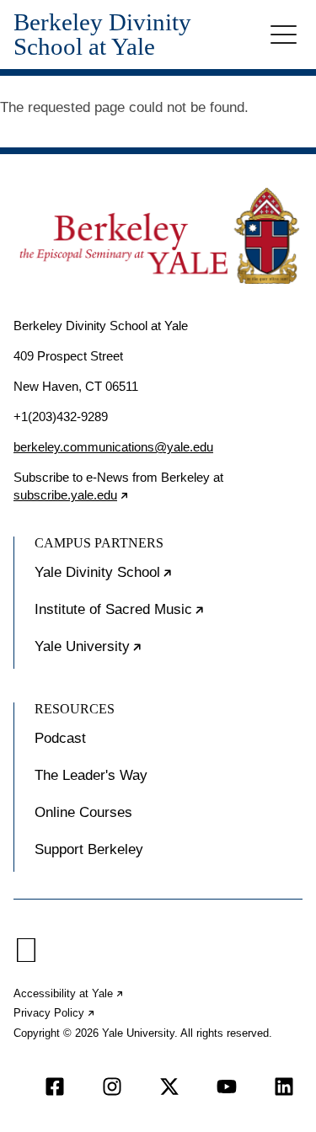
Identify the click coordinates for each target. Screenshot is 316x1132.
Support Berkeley (89, 849)
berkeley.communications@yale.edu (113, 447)
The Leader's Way (91, 775)
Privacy (54, 1013)
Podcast (60, 738)
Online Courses (83, 812)
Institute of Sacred (169, 616)
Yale (140, 653)
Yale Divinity (155, 579)
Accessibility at (69, 993)
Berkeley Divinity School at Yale (102, 34)
